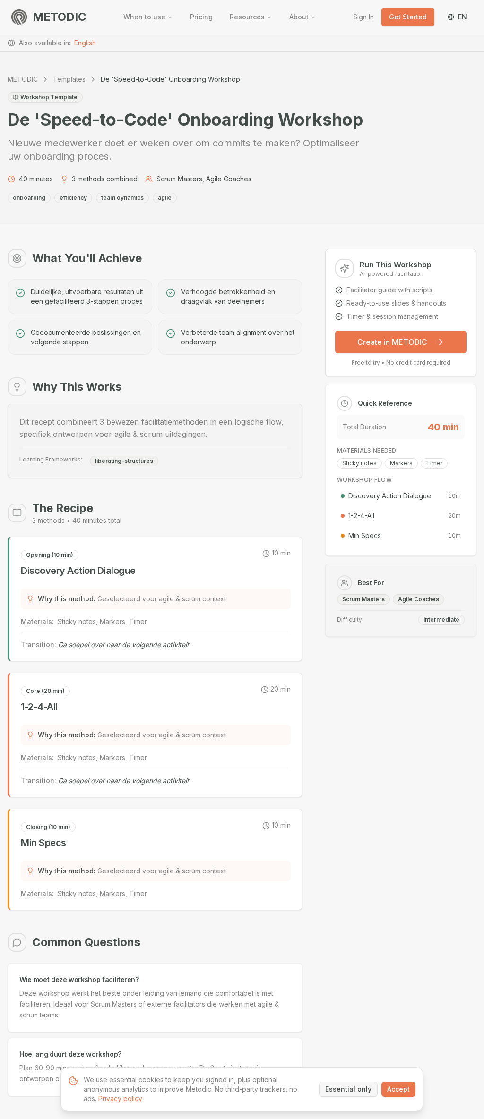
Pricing (201, 17)
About (299, 17)
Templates (69, 79)
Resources (247, 17)
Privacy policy (120, 1098)
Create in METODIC (392, 342)
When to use (144, 17)
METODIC (23, 79)
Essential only (348, 1089)
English (85, 43)
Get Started (408, 17)
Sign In (363, 17)
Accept (398, 1089)
